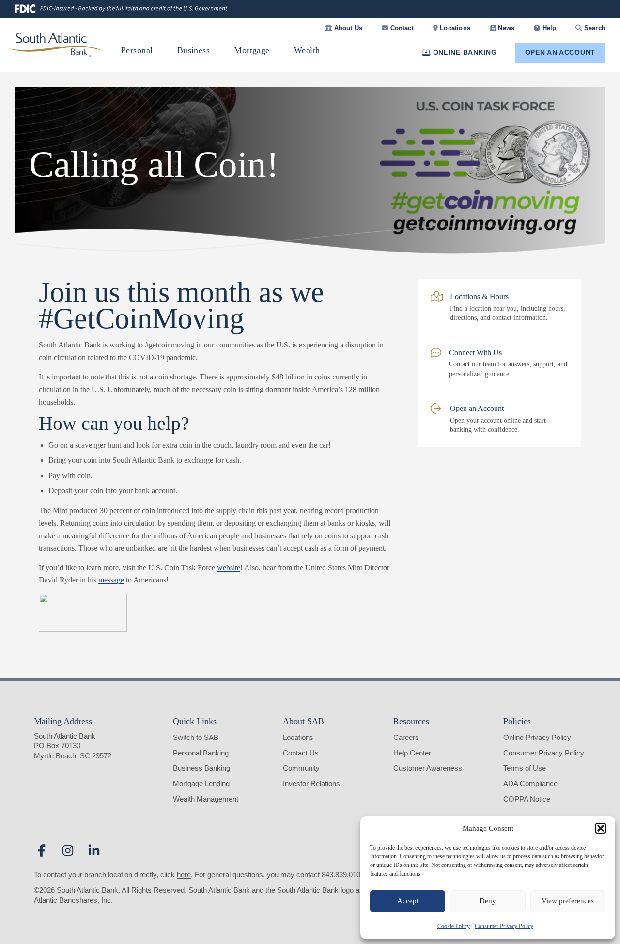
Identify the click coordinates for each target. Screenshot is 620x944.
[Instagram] (68, 850)
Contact (401, 27)
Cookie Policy (453, 926)
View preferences (568, 901)
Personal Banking (201, 753)
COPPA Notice (526, 799)
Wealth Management (205, 799)
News (505, 27)
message (111, 580)
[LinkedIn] (94, 850)
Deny (488, 901)
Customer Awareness (427, 768)
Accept (407, 901)
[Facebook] (41, 850)
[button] (600, 828)
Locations (454, 27)
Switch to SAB (195, 737)
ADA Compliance (530, 783)
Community (301, 768)
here (184, 874)
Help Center (412, 753)
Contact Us (301, 753)
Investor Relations (311, 783)
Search (593, 27)
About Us (347, 27)
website (228, 568)
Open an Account (560, 52)
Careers (406, 737)
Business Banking (201, 768)
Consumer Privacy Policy (504, 926)
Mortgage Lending (201, 783)
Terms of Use (524, 768)
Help (548, 27)
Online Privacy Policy (537, 737)
